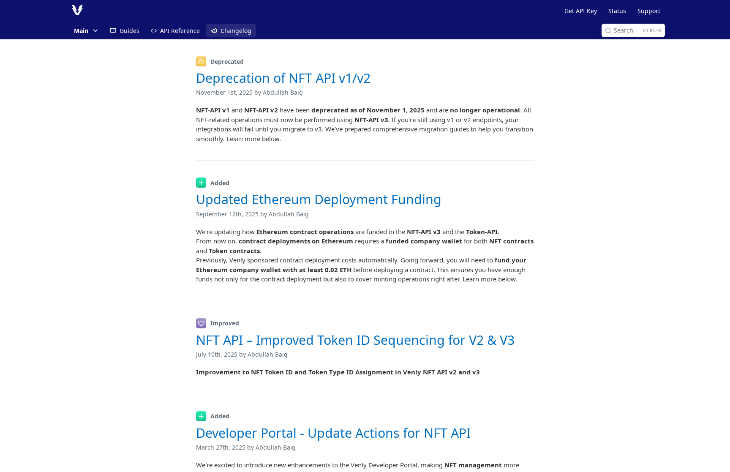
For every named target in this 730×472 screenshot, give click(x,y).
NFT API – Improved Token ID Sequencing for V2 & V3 (355, 340)
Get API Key (580, 11)
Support (648, 11)
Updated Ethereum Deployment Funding (318, 199)
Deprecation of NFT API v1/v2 (283, 78)
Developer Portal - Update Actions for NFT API (333, 433)
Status (617, 11)
